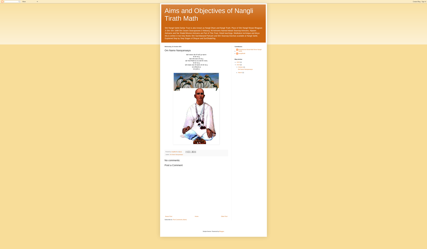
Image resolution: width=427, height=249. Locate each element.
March (240, 72)
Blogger (221, 231)
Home (196, 216)
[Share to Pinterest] (195, 152)
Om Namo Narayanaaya (176, 154)
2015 (238, 65)
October (240, 67)
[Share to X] (191, 152)
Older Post (224, 216)
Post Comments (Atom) (180, 219)
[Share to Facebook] (193, 152)
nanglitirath (242, 53)
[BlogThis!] (189, 152)
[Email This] (186, 152)
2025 (238, 62)
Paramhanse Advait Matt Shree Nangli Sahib (250, 50)
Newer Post (168, 216)
